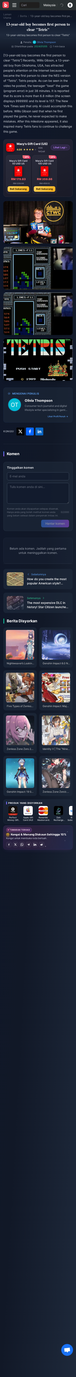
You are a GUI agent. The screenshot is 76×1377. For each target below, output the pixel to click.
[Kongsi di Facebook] (9, 844)
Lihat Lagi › (60, 147)
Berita (23, 16)
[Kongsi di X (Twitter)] (15, 844)
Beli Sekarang (18, 188)
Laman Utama (7, 16)
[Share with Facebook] (30, 431)
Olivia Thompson (39, 400)
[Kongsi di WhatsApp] (22, 844)
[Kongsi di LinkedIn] (35, 844)
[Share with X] (20, 431)
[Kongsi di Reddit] (41, 844)
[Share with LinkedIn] (39, 431)
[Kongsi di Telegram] (28, 844)
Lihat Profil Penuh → (58, 416)
